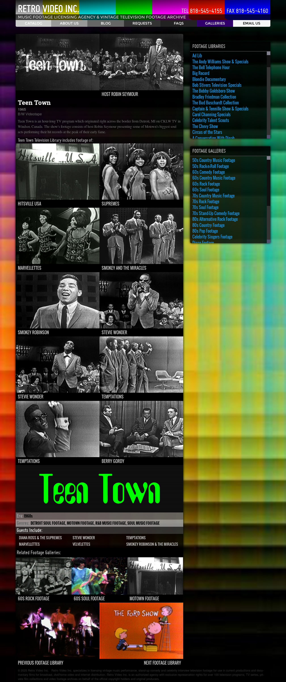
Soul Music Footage (143, 523)
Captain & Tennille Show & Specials (220, 109)
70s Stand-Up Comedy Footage (216, 213)
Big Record (200, 73)
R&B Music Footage (110, 523)
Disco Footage (203, 243)
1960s (28, 516)
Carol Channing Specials (211, 114)
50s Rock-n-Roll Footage (210, 166)
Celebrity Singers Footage (212, 237)
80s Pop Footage (205, 231)
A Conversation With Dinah (213, 138)
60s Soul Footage (205, 190)
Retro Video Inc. (48, 8)
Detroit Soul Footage (48, 523)
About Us (69, 23)
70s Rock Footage (205, 201)
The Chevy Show (205, 126)
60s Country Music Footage (213, 178)
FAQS (179, 23)
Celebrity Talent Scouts (210, 120)
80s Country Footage (208, 225)
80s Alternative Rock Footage (215, 219)
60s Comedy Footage (208, 172)
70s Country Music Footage (213, 196)
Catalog (33, 23)
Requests (142, 23)
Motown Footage (80, 523)
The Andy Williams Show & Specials (220, 61)
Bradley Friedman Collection (214, 97)
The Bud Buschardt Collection (215, 103)
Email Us (251, 23)
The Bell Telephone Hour (211, 67)
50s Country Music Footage (213, 160)
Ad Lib (197, 55)
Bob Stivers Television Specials (217, 85)
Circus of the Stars (207, 132)
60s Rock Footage (206, 184)
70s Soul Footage (205, 207)
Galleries (215, 23)
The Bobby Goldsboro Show (213, 91)
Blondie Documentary (209, 79)
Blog (106, 23)
